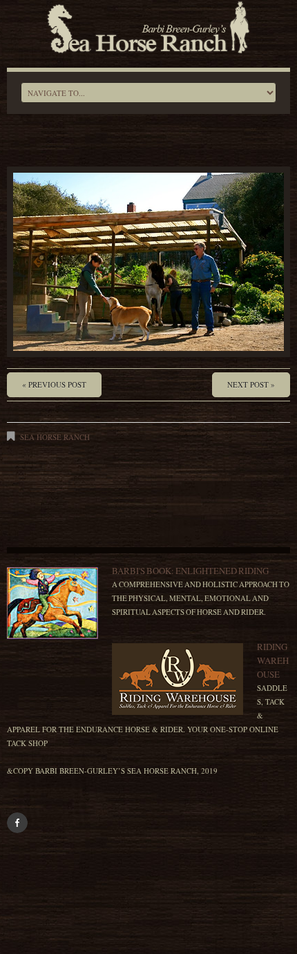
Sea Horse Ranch (55, 437)
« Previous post (54, 384)
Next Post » (251, 384)
